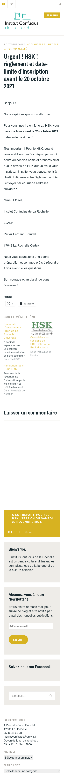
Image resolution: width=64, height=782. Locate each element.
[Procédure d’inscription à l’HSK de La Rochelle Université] (17, 341)
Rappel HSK (18, 532)
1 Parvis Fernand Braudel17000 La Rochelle (19, 727)
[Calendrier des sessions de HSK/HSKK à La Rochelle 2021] (41, 328)
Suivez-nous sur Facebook (30, 666)
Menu (54, 15)
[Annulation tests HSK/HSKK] (17, 380)
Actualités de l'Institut (42, 44)
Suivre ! (18, 639)
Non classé (20, 48)
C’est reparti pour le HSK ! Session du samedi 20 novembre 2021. (32, 518)
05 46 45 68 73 (13, 733)
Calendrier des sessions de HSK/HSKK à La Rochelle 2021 (40, 342)
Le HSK (7, 48)
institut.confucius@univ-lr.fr (20, 736)
